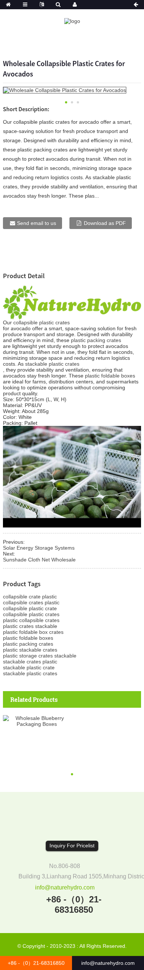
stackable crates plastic (30, 662)
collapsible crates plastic (31, 602)
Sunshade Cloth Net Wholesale (39, 560)
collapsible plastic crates (41, 322)
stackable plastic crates (52, 364)
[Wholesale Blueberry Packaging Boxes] (37, 721)
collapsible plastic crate (30, 608)
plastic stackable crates (30, 650)
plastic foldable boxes (110, 376)
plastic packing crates (96, 340)
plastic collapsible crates (31, 620)
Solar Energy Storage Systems (39, 548)
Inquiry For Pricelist (72, 845)
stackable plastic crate (29, 667)
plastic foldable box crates (33, 632)
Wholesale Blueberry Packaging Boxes (36, 746)
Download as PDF (105, 223)
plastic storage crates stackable (39, 656)
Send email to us (36, 223)
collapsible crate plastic (30, 597)
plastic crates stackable (30, 626)
